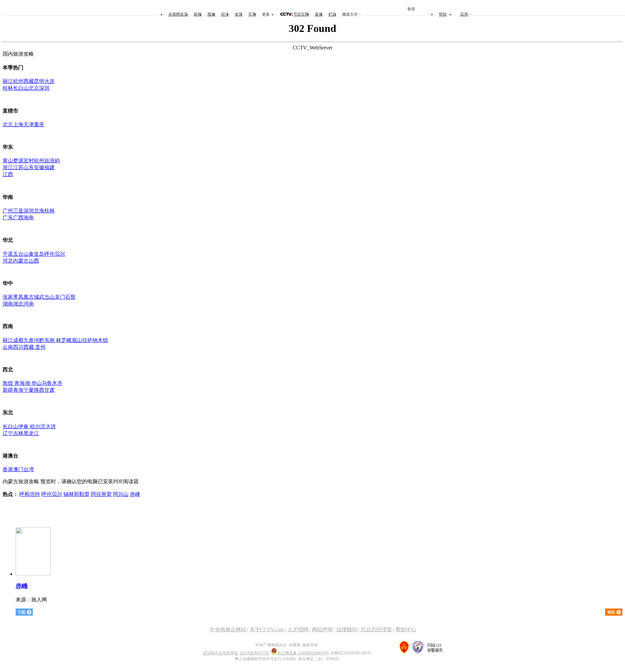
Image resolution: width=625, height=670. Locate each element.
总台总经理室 (376, 629)
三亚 (18, 210)
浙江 (8, 167)
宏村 (28, 160)
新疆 (8, 390)
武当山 (47, 297)
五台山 (21, 254)
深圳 (44, 88)
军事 (252, 14)
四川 (18, 347)
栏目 (332, 14)
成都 (18, 340)
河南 (28, 304)
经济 (225, 14)
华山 (36, 383)
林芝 (60, 340)
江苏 (18, 167)
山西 (34, 261)
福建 (49, 167)
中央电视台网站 (228, 629)
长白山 (21, 88)
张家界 (10, 297)
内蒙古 (21, 261)
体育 (239, 14)
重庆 (39, 124)
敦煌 (8, 383)
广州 (8, 210)
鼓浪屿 (52, 160)
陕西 (39, 390)
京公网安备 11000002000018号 (303, 653)
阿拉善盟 (101, 494)
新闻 (197, 14)
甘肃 (49, 390)
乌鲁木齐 (52, 383)
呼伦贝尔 (54, 254)
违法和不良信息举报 (220, 653)
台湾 (28, 469)
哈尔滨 (38, 426)
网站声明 (322, 629)
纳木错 (100, 340)
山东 (28, 167)
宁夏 (28, 390)
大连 (49, 81)
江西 (8, 174)
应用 (464, 14)
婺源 (18, 160)
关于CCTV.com (267, 629)
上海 (18, 124)
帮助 (443, 14)
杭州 (18, 81)
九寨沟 (31, 340)
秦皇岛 (36, 254)
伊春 (24, 426)
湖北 (18, 304)
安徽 (39, 167)
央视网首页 (178, 14)
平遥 (8, 254)
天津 (28, 124)
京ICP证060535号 (254, 653)
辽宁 (8, 433)
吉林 (18, 433)
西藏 (28, 81)
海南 (28, 217)
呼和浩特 (29, 494)
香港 (8, 469)
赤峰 (135, 494)
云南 (8, 347)
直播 (319, 14)
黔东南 (47, 340)
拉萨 (87, 340)
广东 (8, 217)
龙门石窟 (65, 297)
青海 (18, 390)
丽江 (8, 81)
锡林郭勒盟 (76, 494)
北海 (39, 210)
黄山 (8, 160)
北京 (34, 88)
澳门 (18, 469)
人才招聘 (297, 629)
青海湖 (22, 383)
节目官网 (301, 14)
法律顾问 (346, 629)
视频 (211, 14)
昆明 (39, 81)
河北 (8, 261)
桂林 (8, 88)
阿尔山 (121, 494)
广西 (18, 217)
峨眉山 (74, 340)
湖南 (8, 304)
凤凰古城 (28, 297)
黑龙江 (31, 433)
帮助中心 (406, 629)
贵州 (40, 347)
